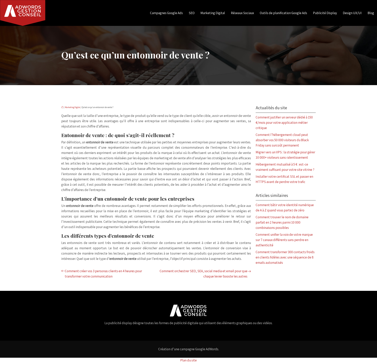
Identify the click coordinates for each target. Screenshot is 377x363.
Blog (371, 13)
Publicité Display (325, 13)
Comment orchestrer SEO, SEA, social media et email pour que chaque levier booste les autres (203, 273)
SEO (192, 13)
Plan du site (188, 360)
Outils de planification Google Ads (283, 13)
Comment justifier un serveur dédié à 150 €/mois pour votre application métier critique (284, 122)
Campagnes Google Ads (166, 13)
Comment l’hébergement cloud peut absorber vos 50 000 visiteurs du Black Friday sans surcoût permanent (282, 140)
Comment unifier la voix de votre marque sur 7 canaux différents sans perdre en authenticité (284, 239)
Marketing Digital (212, 13)
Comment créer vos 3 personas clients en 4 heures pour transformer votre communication (103, 273)
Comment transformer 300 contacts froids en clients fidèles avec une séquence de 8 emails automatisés (285, 257)
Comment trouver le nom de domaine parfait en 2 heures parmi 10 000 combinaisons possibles (282, 222)
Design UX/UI (352, 13)
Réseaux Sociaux (242, 13)
